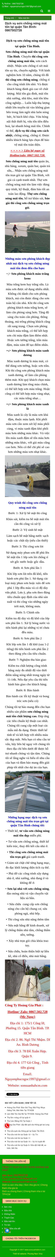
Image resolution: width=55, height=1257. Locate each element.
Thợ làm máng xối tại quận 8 (18, 1117)
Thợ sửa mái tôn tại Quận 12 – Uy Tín (22, 1134)
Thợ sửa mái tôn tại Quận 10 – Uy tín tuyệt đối (26, 1141)
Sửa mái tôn (23, 18)
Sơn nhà (8, 1206)
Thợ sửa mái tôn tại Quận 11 (18, 1138)
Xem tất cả (30, 1103)
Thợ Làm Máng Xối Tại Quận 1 (19, 1121)
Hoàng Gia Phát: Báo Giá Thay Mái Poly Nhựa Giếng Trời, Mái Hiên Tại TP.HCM (26, 1109)
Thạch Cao (9, 1217)
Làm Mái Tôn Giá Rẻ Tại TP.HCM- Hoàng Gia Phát (27, 1114)
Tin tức (7, 1224)
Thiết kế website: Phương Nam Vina (27, 1253)
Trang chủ (9, 18)
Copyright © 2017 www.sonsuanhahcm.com (27, 1249)
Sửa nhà (8, 1210)
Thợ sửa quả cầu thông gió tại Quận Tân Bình (25, 1131)
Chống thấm (9, 1214)
